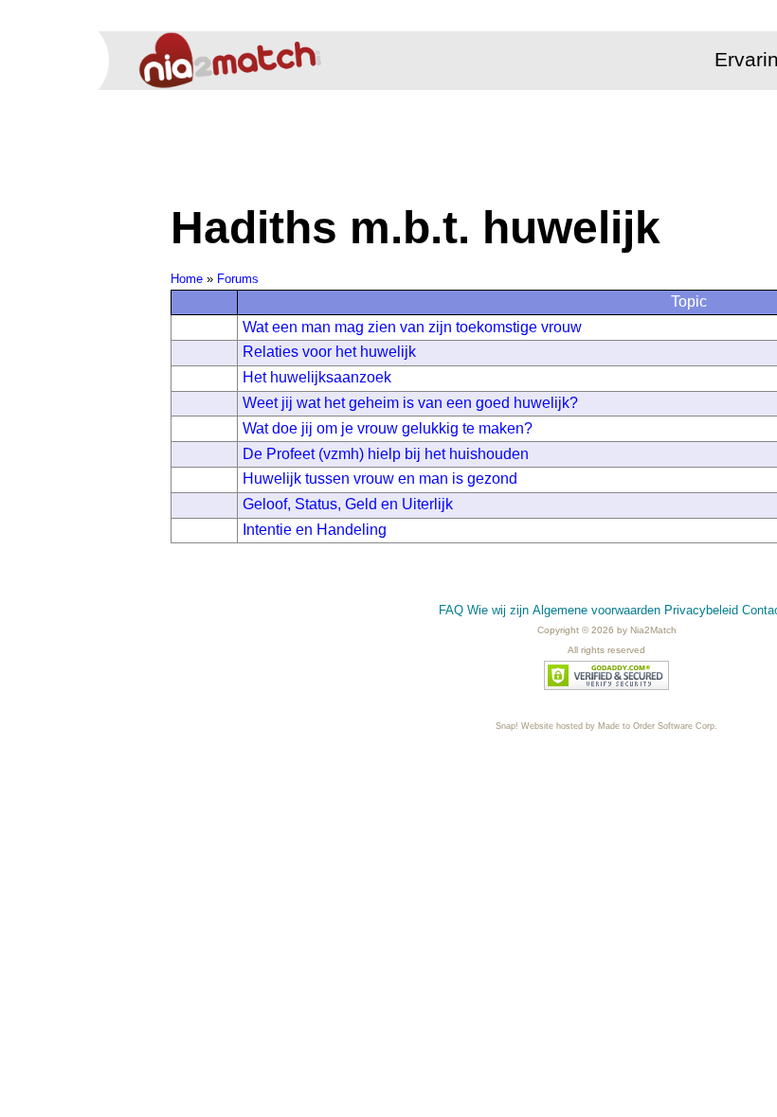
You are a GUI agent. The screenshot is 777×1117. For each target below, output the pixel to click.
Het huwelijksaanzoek (317, 377)
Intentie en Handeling (315, 530)
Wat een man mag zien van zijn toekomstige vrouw (412, 327)
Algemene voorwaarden (596, 610)
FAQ (451, 610)
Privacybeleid (701, 610)
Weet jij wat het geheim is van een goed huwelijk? (410, 403)
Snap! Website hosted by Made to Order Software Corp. (606, 726)
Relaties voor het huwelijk (329, 352)
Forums (238, 279)
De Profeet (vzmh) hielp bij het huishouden (386, 454)
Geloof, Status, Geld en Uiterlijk (348, 504)
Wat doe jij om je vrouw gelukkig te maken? (388, 428)
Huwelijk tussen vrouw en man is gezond (380, 478)
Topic (689, 301)
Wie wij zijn (498, 610)
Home (187, 279)
